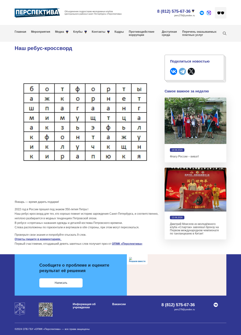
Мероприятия (40, 31)
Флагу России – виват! (184, 156)
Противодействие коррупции (141, 33)
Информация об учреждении (84, 306)
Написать (61, 282)
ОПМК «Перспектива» (127, 243)
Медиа (59, 31)
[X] (191, 71)
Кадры (119, 31)
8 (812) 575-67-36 (174, 11)
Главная (20, 31)
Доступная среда (169, 33)
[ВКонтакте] (173, 71)
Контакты (98, 31)
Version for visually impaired (220, 13)
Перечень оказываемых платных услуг (199, 33)
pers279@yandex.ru (184, 15)
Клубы (78, 31)
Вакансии (119, 304)
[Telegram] (182, 71)
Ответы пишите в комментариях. (38, 239)
